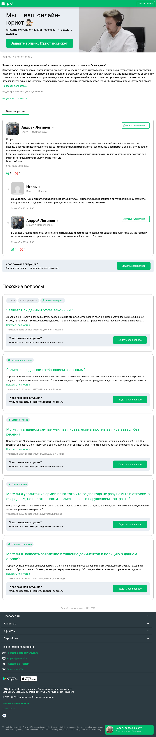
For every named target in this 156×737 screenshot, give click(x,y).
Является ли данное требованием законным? (45, 370)
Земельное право (54, 300)
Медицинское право (22, 360)
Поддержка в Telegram (18, 664)
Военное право (22, 57)
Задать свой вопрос (133, 265)
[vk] (4, 715)
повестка (22, 98)
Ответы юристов (15, 111)
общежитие (8, 98)
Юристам (9, 631)
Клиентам (10, 623)
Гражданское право (22, 544)
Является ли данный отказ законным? (39, 310)
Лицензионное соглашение (15, 703)
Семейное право (20, 420)
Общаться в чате (135, 125)
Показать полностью (18, 325)
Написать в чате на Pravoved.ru (22, 653)
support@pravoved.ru (17, 658)
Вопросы (6, 57)
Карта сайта (8, 708)
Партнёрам (11, 638)
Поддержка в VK (15, 669)
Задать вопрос (145, 3)
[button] (78, 78)
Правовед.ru (12, 616)
